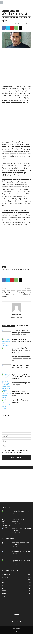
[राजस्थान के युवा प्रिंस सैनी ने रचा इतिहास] (6, 554)
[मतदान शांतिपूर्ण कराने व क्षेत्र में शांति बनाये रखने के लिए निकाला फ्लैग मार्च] (6, 545)
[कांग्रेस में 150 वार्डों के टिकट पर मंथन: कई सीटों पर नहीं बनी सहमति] (6, 343)
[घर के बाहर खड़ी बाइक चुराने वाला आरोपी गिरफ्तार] (6, 386)
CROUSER (12, 10)
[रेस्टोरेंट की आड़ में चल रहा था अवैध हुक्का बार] (6, 402)
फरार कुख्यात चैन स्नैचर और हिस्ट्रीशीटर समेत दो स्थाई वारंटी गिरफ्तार (21, 394)
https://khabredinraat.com (16, 317)
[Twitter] (8, 28)
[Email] (20, 28)
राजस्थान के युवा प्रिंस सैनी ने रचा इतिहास (21, 551)
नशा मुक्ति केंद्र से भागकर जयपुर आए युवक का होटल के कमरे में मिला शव (21, 359)
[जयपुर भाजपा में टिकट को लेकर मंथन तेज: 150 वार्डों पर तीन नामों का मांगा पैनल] (6, 350)
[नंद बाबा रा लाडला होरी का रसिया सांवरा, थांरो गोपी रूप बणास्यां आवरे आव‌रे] (6, 562)
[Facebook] (4, 28)
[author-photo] (16, 312)
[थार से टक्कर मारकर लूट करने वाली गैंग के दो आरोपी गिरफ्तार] (6, 367)
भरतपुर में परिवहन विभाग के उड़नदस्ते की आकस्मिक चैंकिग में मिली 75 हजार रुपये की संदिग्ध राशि (9, 293)
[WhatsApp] (16, 28)
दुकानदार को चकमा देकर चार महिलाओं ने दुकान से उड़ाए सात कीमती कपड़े (24, 292)
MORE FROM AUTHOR (23, 326)
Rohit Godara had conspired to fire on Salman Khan (16, 269)
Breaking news (5, 10)
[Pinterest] (12, 28)
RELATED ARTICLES (8, 326)
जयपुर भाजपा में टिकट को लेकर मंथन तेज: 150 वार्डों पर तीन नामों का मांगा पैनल (21, 350)
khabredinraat (7, 23)
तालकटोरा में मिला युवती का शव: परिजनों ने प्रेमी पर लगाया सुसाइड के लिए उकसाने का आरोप (21, 333)
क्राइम (8, 8)
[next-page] (6, 409)
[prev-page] (3, 409)
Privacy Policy (16, 628)
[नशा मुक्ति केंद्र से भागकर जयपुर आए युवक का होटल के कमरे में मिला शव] (6, 359)
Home (3, 8)
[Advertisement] (16, 67)
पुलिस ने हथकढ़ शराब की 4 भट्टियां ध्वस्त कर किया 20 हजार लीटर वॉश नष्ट (21, 376)
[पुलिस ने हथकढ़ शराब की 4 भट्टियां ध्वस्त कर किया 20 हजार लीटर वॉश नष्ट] (6, 379)
